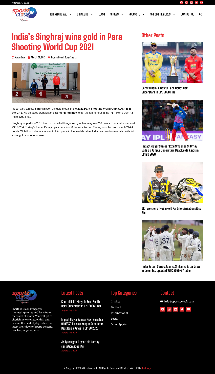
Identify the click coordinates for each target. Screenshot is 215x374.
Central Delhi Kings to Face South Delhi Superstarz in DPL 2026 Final (165, 90)
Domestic (83, 14)
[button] (200, 14)
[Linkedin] (191, 2)
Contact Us (187, 14)
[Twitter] (196, 2)
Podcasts (134, 14)
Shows (114, 14)
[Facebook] (181, 2)
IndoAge (146, 368)
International (58, 14)
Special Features (160, 14)
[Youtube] (201, 2)
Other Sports (71, 57)
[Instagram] (186, 2)
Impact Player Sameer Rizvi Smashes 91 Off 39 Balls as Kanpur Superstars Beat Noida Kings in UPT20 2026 (170, 150)
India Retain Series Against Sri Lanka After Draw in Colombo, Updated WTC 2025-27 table (171, 268)
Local (102, 14)
